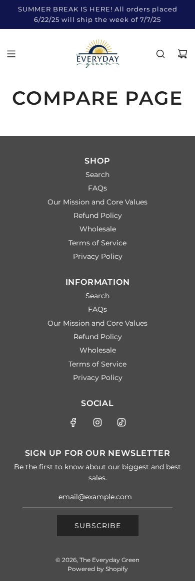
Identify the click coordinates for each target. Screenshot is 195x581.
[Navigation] (11, 54)
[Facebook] (73, 422)
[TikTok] (121, 422)
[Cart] (183, 54)
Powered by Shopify (98, 569)
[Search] (161, 54)
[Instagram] (97, 422)
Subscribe (97, 525)
